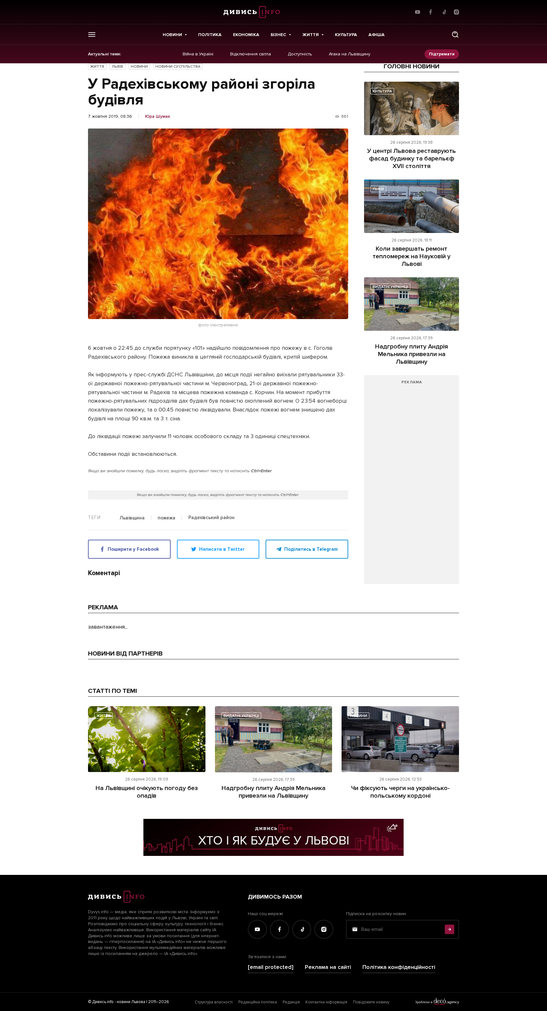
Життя (310, 34)
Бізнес (278, 34)
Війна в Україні (198, 54)
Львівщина (132, 518)
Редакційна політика (257, 1002)
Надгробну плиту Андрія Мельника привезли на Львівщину (411, 354)
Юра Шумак (157, 116)
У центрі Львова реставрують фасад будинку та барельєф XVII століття (411, 158)
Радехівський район (211, 517)
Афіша (376, 34)
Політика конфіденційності (398, 967)
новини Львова (131, 1001)
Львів (117, 66)
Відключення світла (250, 54)
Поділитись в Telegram (311, 549)
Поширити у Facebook (133, 549)
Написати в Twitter (222, 549)
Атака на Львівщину (349, 54)
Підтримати (442, 54)
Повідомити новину (371, 1002)
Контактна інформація (326, 1002)
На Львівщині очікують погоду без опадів (147, 792)
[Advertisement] (411, 483)
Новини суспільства (177, 66)
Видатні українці (390, 287)
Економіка (246, 34)
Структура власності (214, 1002)
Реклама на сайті (328, 967)
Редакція (291, 1002)
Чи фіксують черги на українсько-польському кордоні (400, 792)
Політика (210, 34)
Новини (172, 34)
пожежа (166, 518)
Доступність (300, 54)
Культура (346, 34)
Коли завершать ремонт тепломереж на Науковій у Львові (411, 256)
